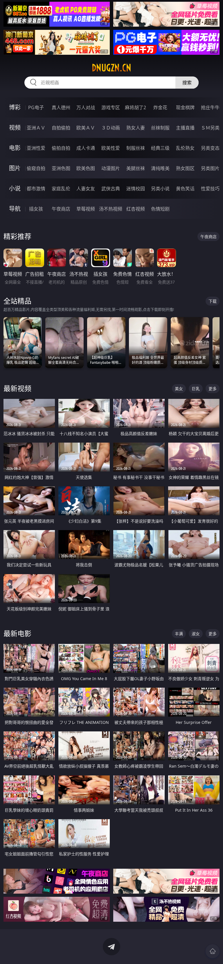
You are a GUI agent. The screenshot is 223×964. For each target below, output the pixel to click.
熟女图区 (185, 168)
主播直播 (185, 128)
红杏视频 (135, 209)
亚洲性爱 (36, 148)
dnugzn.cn (111, 68)
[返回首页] (213, 951)
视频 (15, 128)
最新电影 (17, 633)
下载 (212, 301)
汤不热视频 (110, 209)
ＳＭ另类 (210, 128)
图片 (15, 168)
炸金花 (160, 107)
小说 (15, 188)
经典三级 (160, 148)
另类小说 (160, 188)
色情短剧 (160, 209)
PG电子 (36, 107)
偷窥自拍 (36, 168)
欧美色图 (85, 168)
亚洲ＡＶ (36, 128)
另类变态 (210, 148)
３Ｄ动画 (110, 128)
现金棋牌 (185, 107)
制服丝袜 (135, 148)
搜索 (187, 82)
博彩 (15, 107)
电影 (15, 148)
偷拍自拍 (61, 148)
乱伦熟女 (185, 148)
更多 (212, 388)
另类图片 (210, 168)
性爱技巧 (210, 188)
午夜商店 (61, 209)
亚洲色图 (61, 168)
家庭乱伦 (61, 188)
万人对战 (85, 107)
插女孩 (36, 209)
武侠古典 (110, 188)
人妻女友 (85, 188)
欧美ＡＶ (85, 128)
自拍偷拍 (61, 128)
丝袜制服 (160, 128)
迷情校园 (135, 188)
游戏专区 (110, 107)
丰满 (179, 633)
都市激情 (36, 188)
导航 (15, 209)
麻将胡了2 (135, 107)
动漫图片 (110, 168)
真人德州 (61, 107)
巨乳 (196, 388)
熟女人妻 (135, 128)
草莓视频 (85, 209)
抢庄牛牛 (210, 107)
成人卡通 (85, 148)
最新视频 (17, 388)
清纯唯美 (160, 168)
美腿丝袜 (135, 168)
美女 (179, 388)
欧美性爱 (110, 148)
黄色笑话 (185, 188)
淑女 (196, 633)
